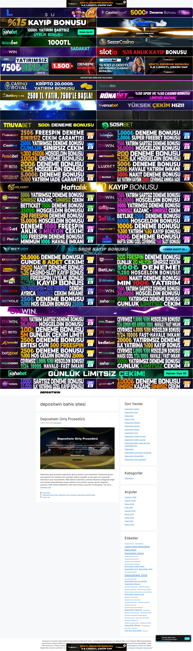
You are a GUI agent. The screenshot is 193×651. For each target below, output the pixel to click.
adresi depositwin (129, 543)
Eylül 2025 (129, 508)
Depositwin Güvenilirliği (134, 456)
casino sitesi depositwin (137, 546)
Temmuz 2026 (130, 497)
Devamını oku (45, 487)
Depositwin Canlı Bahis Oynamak (138, 453)
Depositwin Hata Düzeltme (135, 460)
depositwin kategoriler (130, 589)
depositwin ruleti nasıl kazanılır (133, 599)
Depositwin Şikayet (132, 423)
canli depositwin (139, 543)
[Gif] (96, 187)
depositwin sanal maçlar (131, 602)
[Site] (48, 135)
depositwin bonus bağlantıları (132, 564)
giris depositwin (146, 625)
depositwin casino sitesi (134, 566)
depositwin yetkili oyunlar (142, 617)
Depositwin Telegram (133, 610)
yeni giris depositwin (133, 630)
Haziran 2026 (130, 501)
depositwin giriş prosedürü (68, 495)
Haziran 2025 (130, 511)
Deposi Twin (129, 419)
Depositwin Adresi (132, 409)
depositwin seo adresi (143, 602)
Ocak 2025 (129, 521)
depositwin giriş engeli (130, 579)
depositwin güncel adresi (131, 586)
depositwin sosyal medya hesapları (134, 607)
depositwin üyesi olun (145, 623)
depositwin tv (146, 610)
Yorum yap (46, 497)
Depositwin (46, 493)
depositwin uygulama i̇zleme (132, 612)
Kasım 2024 (129, 525)
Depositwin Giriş (131, 412)
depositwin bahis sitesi (50, 495)
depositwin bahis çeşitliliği (132, 559)
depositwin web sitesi (146, 612)
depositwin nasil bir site (134, 594)
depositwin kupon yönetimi (144, 589)
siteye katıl (134, 628)
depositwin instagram (144, 586)
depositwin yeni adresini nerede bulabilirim (136, 615)
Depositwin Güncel (132, 426)
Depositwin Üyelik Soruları (135, 436)
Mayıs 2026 (129, 504)
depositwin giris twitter (131, 572)
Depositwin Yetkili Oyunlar (135, 440)
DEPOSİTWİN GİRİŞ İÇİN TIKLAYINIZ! (96, 78)
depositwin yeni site (130, 617)
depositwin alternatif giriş (131, 556)
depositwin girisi (145, 569)
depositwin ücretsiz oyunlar (132, 623)
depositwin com (131, 569)
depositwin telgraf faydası (86, 495)
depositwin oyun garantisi (131, 597)
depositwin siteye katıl (130, 605)
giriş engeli (127, 628)
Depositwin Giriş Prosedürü (62, 419)
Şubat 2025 (129, 518)
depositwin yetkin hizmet (131, 620)
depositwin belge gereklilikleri (132, 561)
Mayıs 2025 (129, 514)
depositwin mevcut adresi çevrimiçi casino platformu (138, 592)
